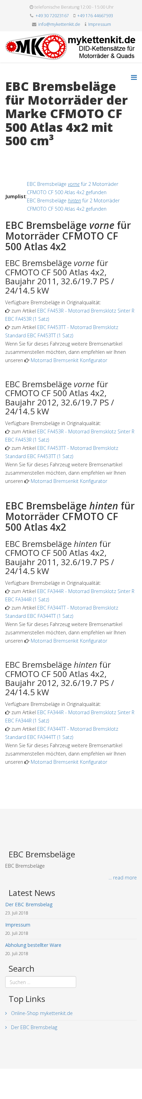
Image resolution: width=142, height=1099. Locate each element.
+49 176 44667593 (95, 16)
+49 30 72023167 (52, 16)
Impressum (99, 24)
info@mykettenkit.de (59, 24)
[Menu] (134, 77)
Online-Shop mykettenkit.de (41, 1013)
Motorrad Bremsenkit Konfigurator (69, 360)
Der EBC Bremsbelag (33, 1027)
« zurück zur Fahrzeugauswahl (38, 155)
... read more (123, 877)
